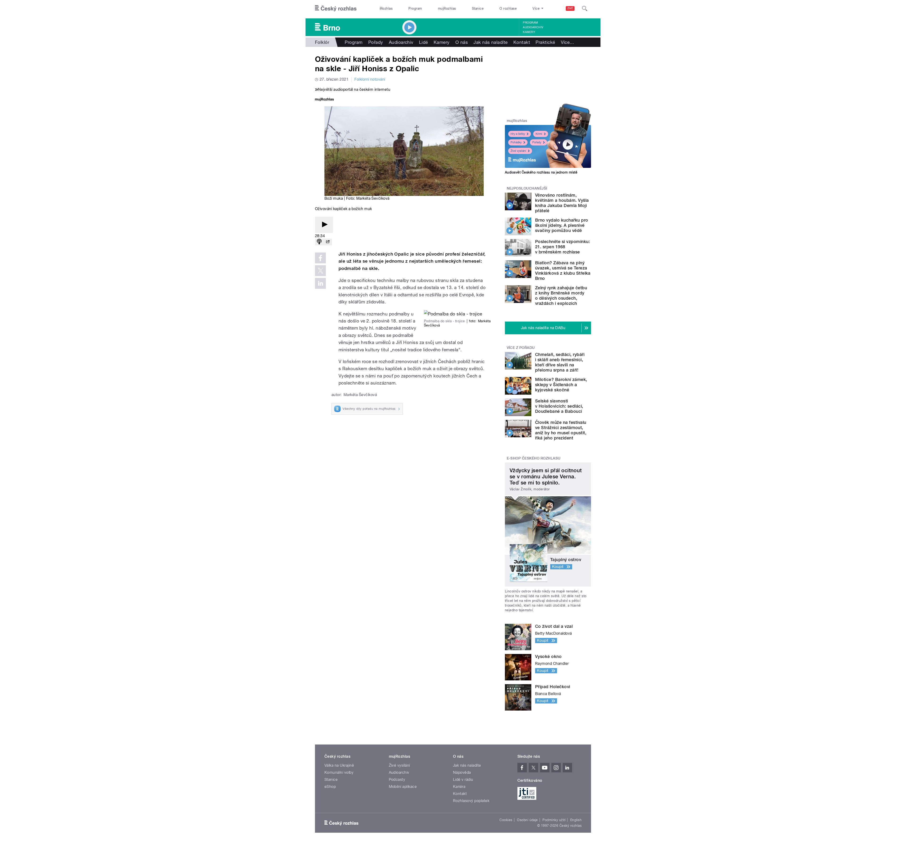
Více (567, 42)
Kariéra (459, 786)
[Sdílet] (327, 242)
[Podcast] (319, 242)
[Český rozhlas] (336, 8)
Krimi (539, 134)
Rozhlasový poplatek (471, 800)
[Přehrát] (324, 225)
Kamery (529, 32)
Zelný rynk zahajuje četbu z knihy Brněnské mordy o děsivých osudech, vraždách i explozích (561, 295)
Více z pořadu (521, 348)
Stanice (478, 8)
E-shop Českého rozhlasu (534, 458)
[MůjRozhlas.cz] (324, 100)
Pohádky (516, 142)
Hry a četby (518, 134)
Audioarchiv (533, 27)
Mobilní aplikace (403, 786)
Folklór (322, 42)
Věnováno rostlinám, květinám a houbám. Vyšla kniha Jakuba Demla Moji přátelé (562, 203)
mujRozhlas (447, 8)
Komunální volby (338, 772)
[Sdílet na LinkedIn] (320, 283)
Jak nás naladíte (491, 42)
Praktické (545, 42)
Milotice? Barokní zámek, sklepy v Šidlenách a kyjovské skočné (561, 384)
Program (415, 8)
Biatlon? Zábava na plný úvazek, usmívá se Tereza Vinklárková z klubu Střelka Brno (563, 270)
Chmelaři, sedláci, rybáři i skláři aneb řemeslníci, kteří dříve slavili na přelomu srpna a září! (559, 362)
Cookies (505, 820)
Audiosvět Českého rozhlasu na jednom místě (541, 172)
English (576, 820)
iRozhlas (386, 8)
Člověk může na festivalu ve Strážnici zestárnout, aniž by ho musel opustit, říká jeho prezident (560, 430)
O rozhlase (508, 8)
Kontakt (521, 42)
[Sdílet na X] (320, 270)
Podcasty (397, 779)
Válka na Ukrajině (339, 765)
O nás (461, 42)
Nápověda (462, 772)
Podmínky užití (554, 820)
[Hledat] (584, 8)
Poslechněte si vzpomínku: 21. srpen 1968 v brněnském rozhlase (562, 246)
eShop (330, 786)
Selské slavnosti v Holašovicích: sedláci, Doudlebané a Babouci (559, 406)
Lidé (423, 42)
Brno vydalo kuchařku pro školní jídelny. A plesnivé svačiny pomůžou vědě (561, 225)
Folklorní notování (369, 79)
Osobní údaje (527, 820)
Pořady (375, 42)
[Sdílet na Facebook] (320, 257)
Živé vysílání (518, 151)
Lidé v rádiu (463, 779)
